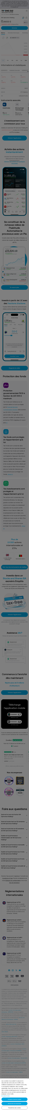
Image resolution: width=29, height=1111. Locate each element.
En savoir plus (5, 1096)
